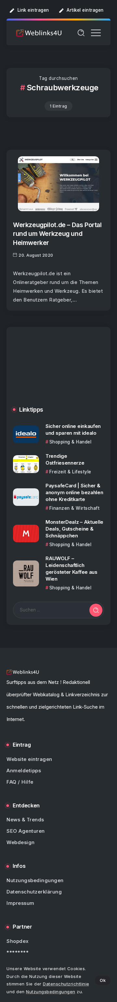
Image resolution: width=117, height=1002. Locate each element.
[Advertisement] (58, 371)
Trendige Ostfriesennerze (65, 459)
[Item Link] (58, 183)
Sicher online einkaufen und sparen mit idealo (73, 429)
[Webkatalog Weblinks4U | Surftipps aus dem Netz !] (39, 33)
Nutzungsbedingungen (50, 991)
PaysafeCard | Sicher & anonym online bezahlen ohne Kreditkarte (74, 492)
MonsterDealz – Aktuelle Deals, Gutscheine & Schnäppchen (74, 529)
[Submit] (95, 610)
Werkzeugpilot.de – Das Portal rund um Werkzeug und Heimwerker (57, 234)
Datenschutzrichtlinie (66, 983)
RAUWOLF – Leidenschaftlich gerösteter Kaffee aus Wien (72, 568)
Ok (103, 980)
